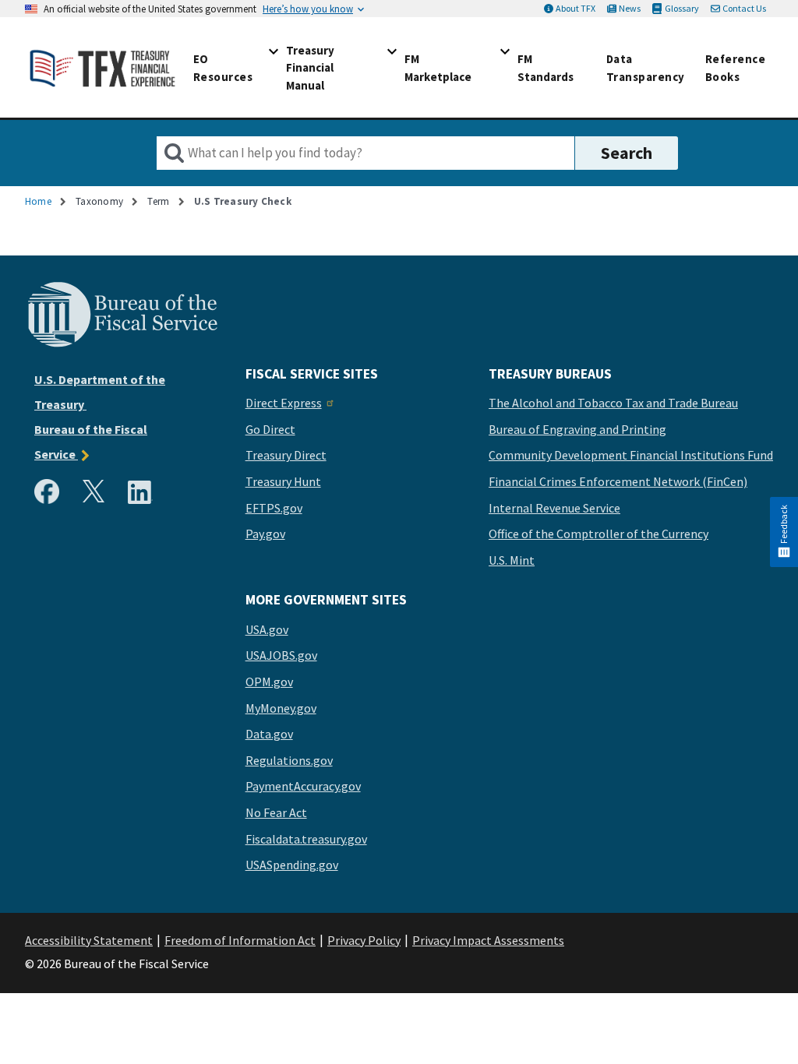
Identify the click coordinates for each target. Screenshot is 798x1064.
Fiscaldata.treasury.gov (306, 840)
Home (38, 201)
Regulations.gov (289, 761)
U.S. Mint (512, 561)
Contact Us (744, 8)
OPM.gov (269, 682)
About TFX (575, 8)
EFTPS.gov (273, 509)
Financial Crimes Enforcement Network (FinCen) (618, 482)
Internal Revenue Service (554, 509)
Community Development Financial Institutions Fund (631, 456)
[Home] (103, 67)
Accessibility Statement (89, 940)
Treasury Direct (286, 456)
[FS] (122, 345)
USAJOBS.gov (281, 656)
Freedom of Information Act (240, 940)
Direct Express (283, 403)
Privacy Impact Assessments (488, 940)
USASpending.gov (291, 865)
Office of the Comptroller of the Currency (598, 534)
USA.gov (266, 630)
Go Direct (270, 430)
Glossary (681, 8)
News (630, 8)
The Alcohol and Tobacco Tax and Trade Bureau (613, 403)
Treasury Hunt (283, 482)
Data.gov (269, 735)
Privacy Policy (364, 940)
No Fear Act (276, 813)
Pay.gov (265, 534)
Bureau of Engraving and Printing (577, 430)
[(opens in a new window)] (49, 495)
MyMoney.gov (280, 709)
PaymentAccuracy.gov (303, 787)
